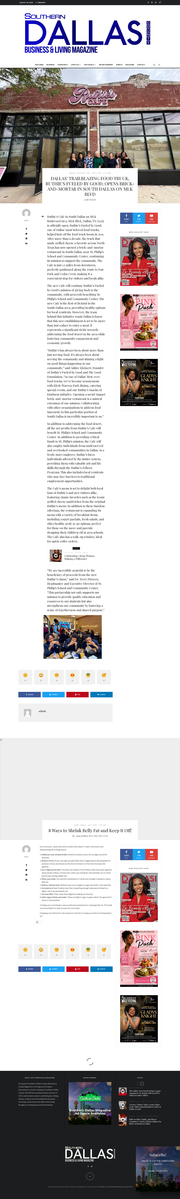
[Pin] (26, 238)
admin (26, 220)
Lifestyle (75, 65)
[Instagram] (152, 2)
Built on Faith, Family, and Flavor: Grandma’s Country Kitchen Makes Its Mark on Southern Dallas (145, 1121)
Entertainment (106, 65)
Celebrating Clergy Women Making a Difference (79, 557)
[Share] (26, 229)
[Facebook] (148, 2)
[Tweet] (26, 234)
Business (50, 65)
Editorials (89, 65)
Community (62, 65)
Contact (141, 65)
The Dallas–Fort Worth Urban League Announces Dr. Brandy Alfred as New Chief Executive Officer (145, 1093)
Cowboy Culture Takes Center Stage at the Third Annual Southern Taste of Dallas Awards (145, 1107)
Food (88, 173)
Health (76, 825)
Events (119, 65)
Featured (39, 65)
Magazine (129, 65)
